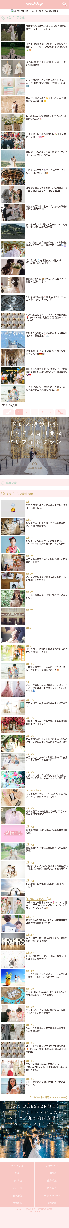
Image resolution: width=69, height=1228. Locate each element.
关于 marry (52, 1165)
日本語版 (17, 1195)
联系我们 (52, 1188)
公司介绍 (17, 1188)
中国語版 (17, 1203)
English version (52, 1195)
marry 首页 (17, 1165)
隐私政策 (52, 1180)
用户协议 (17, 1180)
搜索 (17, 1173)
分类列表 (52, 1173)
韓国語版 (52, 1203)
